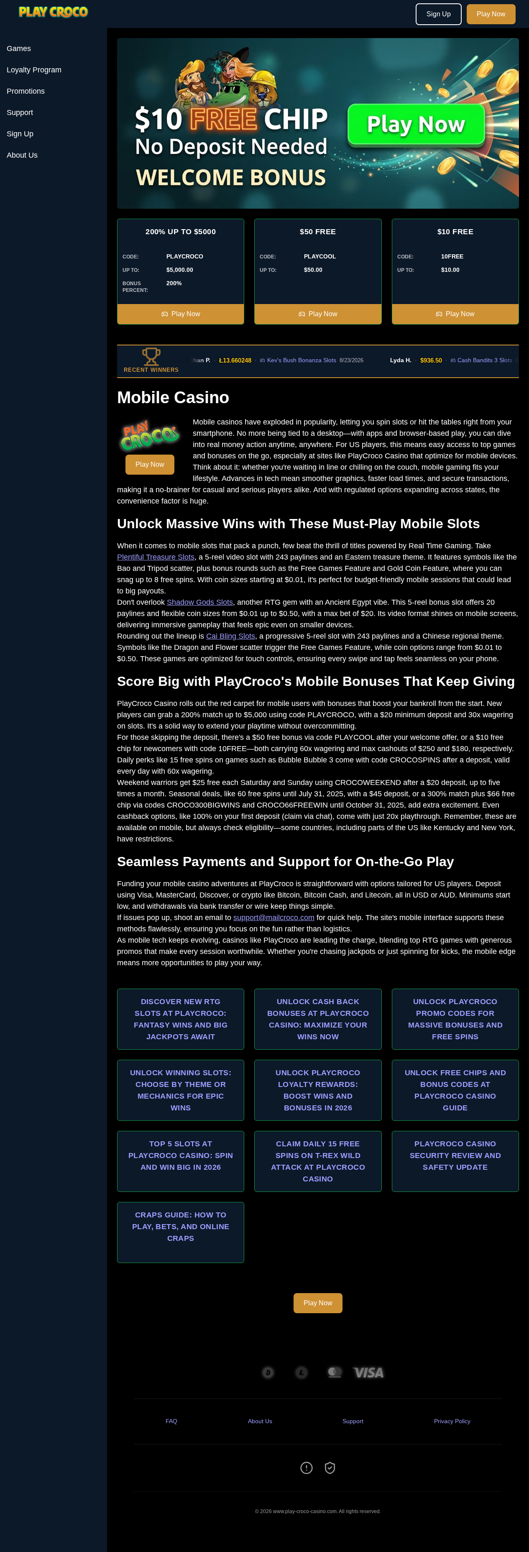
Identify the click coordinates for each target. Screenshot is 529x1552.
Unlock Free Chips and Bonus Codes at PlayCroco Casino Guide (455, 1090)
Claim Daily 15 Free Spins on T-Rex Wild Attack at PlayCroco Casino (318, 1161)
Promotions (26, 91)
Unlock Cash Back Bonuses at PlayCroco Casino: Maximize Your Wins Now (318, 1019)
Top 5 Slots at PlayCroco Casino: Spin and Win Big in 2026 (180, 1155)
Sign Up (439, 14)
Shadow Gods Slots (200, 602)
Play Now (491, 14)
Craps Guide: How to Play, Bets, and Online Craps (181, 1227)
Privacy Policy (452, 1421)
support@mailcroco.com (273, 917)
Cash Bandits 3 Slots (468, 360)
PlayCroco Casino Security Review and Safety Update (455, 1155)
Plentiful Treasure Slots (155, 557)
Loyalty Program (34, 70)
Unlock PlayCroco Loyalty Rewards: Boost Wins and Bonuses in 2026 (318, 1090)
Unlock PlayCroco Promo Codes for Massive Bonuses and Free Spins (455, 1019)
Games (19, 48)
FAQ (171, 1421)
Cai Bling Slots (230, 636)
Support (20, 112)
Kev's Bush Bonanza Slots (284, 360)
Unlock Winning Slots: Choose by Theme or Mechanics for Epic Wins (180, 1090)
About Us (22, 155)
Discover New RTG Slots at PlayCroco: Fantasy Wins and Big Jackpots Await (180, 1019)
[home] (55, 22)
